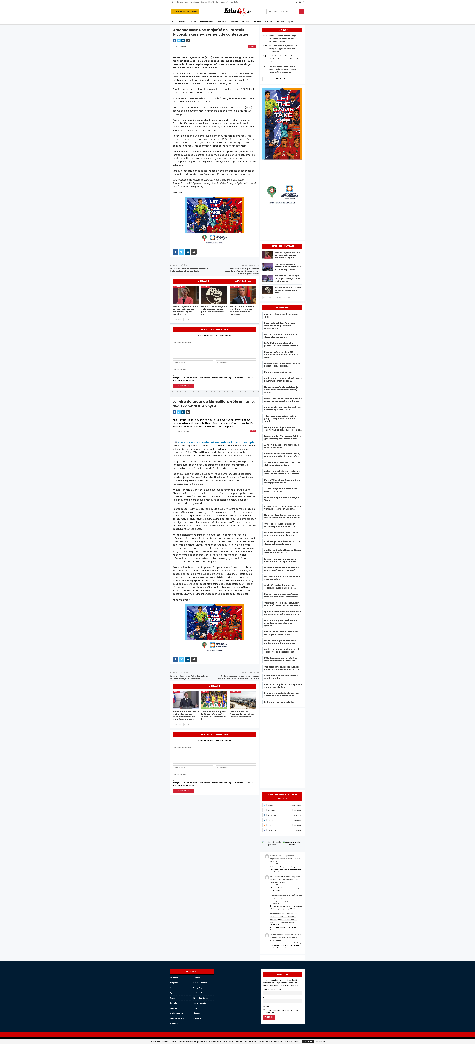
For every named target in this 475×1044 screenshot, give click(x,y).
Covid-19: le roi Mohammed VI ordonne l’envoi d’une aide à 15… (280, 586)
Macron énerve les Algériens (278, 372)
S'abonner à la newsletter (184, 11)
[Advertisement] (282, 748)
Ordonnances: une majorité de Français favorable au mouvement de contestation (238, 677)
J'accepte (307, 1041)
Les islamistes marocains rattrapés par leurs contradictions (282, 364)
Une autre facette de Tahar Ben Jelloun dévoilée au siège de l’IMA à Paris (189, 677)
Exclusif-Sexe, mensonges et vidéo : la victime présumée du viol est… (283, 507)
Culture (245, 21)
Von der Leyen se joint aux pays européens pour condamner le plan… (287, 255)
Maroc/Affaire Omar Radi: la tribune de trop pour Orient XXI (282, 481)
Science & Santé (207, 2)
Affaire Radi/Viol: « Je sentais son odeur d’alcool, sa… (280, 490)
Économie (221, 21)
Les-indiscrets (199, 1003)
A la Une (205, 692)
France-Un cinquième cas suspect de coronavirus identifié (283, 685)
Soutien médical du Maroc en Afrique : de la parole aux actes (283, 551)
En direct (252, 46)
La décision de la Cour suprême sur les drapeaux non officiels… (281, 633)
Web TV (196, 1008)
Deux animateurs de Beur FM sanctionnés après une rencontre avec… (281, 354)
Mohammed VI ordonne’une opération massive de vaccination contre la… (283, 399)
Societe (173, 1003)
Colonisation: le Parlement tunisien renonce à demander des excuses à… (282, 604)
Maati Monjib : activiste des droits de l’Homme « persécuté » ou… (282, 408)
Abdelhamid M (276, 876)
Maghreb (181, 21)
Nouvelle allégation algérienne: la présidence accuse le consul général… (281, 623)
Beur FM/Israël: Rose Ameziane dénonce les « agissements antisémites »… (279, 326)
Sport (291, 21)
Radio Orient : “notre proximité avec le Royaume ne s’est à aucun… (283, 379)
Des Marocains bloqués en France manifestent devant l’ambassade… (282, 595)
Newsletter (234, 2)
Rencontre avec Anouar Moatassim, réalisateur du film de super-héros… (282, 455)
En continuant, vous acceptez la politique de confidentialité (280, 1011)
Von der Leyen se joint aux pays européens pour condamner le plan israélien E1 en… (282, 38)
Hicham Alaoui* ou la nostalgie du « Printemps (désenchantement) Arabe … (281, 390)
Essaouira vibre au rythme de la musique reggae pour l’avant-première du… (282, 49)
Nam (272, 856)
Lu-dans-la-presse (201, 993)
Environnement (222, 2)
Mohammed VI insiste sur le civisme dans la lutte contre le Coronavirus (282, 472)
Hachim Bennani (276, 935)
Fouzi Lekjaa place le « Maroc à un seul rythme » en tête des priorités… (288, 267)
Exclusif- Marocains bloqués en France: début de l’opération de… (280, 560)
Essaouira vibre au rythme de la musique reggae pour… (288, 290)
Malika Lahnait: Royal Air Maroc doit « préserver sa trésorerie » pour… (282, 650)
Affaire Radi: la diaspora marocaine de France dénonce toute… (282, 463)
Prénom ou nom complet (272, 989)
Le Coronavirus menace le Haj (279, 702)
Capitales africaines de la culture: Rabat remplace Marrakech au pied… (283, 668)
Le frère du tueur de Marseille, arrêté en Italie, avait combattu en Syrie (189, 269)
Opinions (174, 1023)
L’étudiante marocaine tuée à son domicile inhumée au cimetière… (281, 659)
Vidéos (268, 21)
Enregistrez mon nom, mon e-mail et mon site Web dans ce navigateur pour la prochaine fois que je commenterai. (213, 379)
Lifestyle (280, 21)
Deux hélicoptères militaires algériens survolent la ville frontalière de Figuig (285, 859)
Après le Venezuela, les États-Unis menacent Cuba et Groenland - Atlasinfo (283, 916)
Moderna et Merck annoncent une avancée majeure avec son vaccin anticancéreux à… (282, 69)
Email (265, 998)
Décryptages (182, 2)
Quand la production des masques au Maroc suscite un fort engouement (283, 612)
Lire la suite (320, 1041)
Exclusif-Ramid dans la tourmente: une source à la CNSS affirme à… (281, 569)
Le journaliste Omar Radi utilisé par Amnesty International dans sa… (281, 534)
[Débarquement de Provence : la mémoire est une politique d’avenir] (243, 700)
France (193, 21)
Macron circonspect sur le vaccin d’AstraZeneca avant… (280, 335)
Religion (257, 21)
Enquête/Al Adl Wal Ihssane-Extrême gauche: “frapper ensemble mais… (282, 437)
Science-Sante (177, 1018)
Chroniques (194, 2)
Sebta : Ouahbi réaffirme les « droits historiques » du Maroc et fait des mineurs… (283, 59)
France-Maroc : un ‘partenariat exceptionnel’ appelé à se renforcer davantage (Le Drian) (242, 271)
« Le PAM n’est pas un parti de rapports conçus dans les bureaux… (288, 278)
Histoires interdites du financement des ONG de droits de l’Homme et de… (283, 516)
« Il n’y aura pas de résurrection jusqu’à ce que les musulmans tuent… (280, 418)
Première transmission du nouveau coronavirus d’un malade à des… (281, 694)
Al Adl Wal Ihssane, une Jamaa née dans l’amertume (281, 446)
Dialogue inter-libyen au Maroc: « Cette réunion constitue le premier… (283, 428)
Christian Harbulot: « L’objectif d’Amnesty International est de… (280, 525)
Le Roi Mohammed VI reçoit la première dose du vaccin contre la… (282, 344)
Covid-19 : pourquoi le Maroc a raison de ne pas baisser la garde (282, 542)
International (206, 21)
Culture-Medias (200, 983)
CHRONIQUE (198, 1018)
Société (234, 21)
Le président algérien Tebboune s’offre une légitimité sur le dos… (280, 641)
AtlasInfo (268, 1006)
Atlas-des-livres (200, 998)
